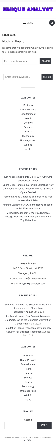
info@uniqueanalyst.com (32, 283)
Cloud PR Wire (28, 109)
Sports (28, 131)
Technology (28, 135)
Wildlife (28, 144)
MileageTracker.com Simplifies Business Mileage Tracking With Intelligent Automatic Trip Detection (28, 216)
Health (28, 118)
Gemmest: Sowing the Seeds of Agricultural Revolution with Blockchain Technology (28, 308)
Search (28, 419)
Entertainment (28, 113)
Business (28, 105)
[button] (28, 22)
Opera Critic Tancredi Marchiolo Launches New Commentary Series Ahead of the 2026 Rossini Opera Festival (28, 188)
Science (28, 127)
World (28, 149)
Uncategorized (28, 140)
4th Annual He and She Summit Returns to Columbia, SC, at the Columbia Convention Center (28, 320)
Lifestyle (28, 122)
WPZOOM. (28, 440)
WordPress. (20, 438)
